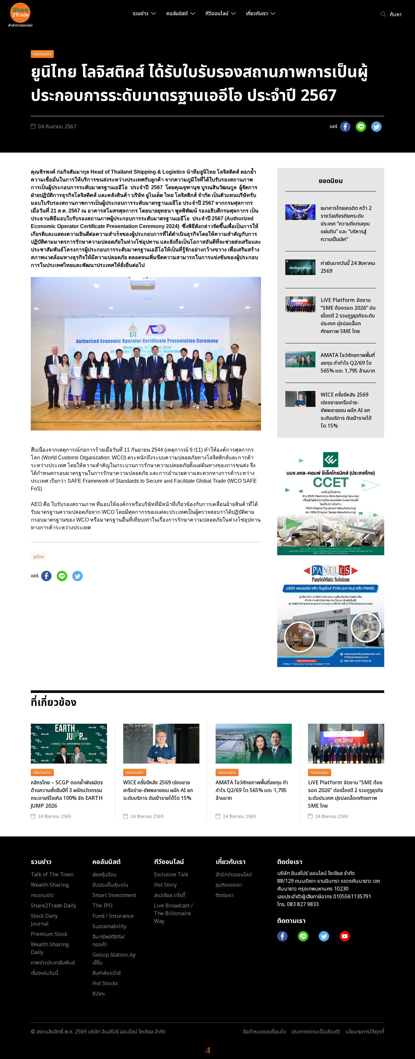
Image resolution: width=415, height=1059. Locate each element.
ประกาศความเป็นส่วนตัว (315, 1032)
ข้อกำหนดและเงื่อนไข (264, 1032)
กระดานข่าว (42, 54)
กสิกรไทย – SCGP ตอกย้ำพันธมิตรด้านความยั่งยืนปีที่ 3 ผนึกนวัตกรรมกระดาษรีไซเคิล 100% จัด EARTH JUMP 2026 (67, 794)
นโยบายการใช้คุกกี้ (365, 1032)
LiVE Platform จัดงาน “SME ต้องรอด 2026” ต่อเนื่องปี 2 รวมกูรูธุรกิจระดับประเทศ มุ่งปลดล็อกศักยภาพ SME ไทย (345, 794)
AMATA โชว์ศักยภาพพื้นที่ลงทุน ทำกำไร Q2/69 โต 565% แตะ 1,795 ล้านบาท (252, 790)
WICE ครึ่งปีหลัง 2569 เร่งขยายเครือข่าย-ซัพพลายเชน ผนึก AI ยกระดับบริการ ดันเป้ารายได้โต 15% (158, 790)
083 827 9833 (303, 904)
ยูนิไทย (38, 557)
